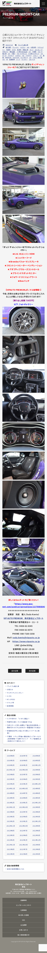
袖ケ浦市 (8, 47)
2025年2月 (10, 784)
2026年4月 (23, 760)
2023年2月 (10, 821)
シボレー (35, 55)
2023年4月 (23, 817)
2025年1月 (23, 784)
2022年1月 (23, 840)
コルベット (32, 59)
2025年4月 (23, 779)
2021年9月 (36, 845)
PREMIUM (8, 57)
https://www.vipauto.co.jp (26, 641)
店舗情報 (23, 900)
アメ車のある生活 (22, 52)
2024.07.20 (9, 45)
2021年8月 (10, 849)
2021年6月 (36, 849)
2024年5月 (10, 798)
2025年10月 (23, 770)
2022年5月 (10, 835)
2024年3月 (36, 798)
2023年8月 (10, 812)
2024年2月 (10, 803)
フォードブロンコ (22, 54)
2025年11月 (11, 770)
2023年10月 (23, 807)
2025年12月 (36, 765)
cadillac (18, 55)
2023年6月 (36, 812)
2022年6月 (36, 831)
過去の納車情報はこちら (15, 869)
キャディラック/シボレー (15, 693)
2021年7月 (23, 849)
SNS (23, 920)
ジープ (18, 59)
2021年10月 (23, 845)
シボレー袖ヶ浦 (37, 57)
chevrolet (16, 57)
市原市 (8, 50)
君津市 (19, 50)
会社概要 (23, 925)
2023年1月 (23, 821)
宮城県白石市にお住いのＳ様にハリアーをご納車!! (23, 732)
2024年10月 (23, 788)
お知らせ (10, 689)
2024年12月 (36, 784)
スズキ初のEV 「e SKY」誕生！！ (18, 718)
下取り (13, 54)
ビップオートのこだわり (23, 905)
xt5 (30, 52)
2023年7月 (23, 812)
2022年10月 (23, 826)
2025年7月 (23, 774)
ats (30, 57)
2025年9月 (36, 770)
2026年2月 (10, 765)
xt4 (9, 54)
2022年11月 (11, 826)
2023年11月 (11, 807)
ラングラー (24, 59)
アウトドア (29, 55)
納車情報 (10, 706)
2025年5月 (10, 779)
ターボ (4, 55)
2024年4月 (23, 798)
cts (41, 55)
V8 (7, 59)
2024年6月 (36, 793)
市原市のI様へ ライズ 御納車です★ (19, 722)
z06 (28, 47)
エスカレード (39, 50)
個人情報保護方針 (23, 935)
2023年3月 (36, 817)
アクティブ (11, 55)
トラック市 (10, 702)
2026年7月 (23, 756)
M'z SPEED (11, 699)
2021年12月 (36, 840)
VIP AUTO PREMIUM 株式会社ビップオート (24, 618)
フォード (40, 52)
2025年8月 (10, 774)
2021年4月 (23, 854)
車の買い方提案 (23, 915)
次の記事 (32, 670)
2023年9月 (36, 807)
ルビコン (22, 47)
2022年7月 (23, 831)
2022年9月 (36, 826)
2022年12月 (36, 821)
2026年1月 (23, 765)
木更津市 (33, 47)
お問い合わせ (23, 930)
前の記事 (14, 670)
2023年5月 (10, 817)
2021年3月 (36, 854)
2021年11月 (11, 845)
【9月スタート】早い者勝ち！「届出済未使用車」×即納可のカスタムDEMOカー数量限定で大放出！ (24, 726)
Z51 (3, 59)
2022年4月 (23, 835)
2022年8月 (10, 831)
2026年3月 (36, 760)
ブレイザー (15, 47)
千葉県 (34, 52)
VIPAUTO (5, 52)
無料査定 (12, 52)
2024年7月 (23, 793)
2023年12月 (36, 803)
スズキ (9, 696)
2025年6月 (36, 774)
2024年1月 (23, 803)
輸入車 (4, 54)
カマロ (14, 50)
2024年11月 (11, 788)
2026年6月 (36, 756)
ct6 (42, 54)
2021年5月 (10, 854)
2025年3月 (36, 779)
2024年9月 (36, 788)
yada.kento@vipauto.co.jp (26, 637)
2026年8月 (10, 756)
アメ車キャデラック (33, 54)
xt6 (23, 55)
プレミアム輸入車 (23, 45)
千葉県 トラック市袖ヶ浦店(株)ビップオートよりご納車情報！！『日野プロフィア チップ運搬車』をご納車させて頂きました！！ (24, 738)
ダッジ (32, 50)
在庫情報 (23, 910)
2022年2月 (10, 840)
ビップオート (24, 57)
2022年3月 (36, 835)
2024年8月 (10, 793)
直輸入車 (25, 50)
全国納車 (12, 59)
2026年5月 (10, 760)
